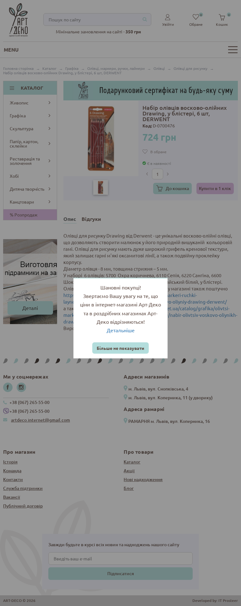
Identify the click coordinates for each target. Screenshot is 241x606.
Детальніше (121, 330)
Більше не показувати (120, 348)
